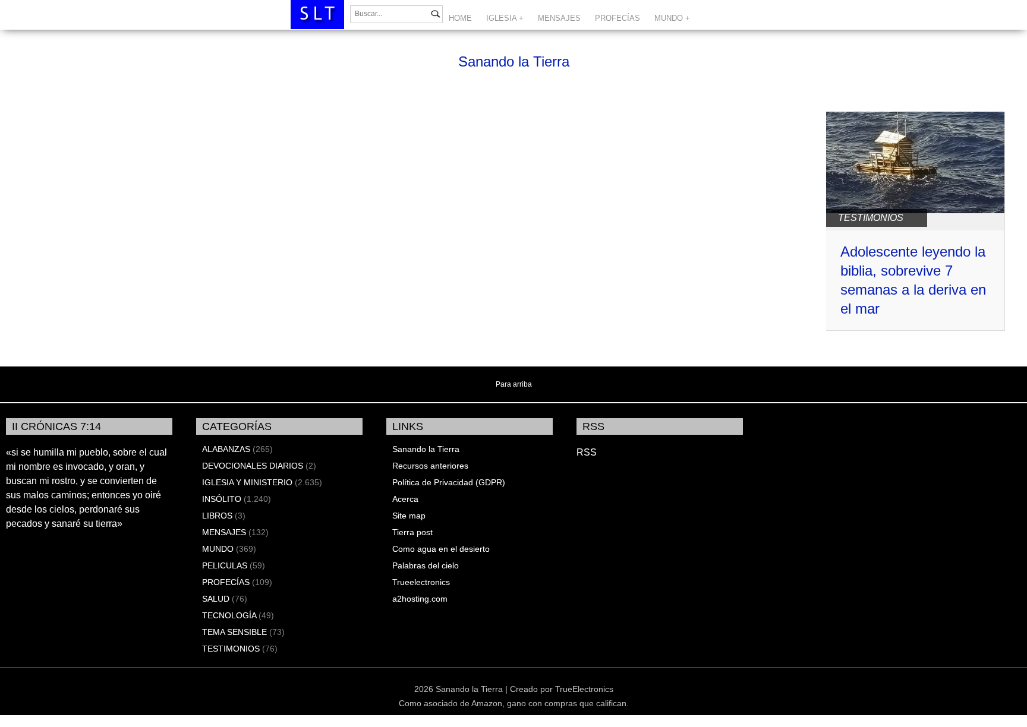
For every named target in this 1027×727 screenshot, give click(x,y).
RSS (586, 452)
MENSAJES (559, 18)
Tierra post (412, 532)
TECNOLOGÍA (229, 615)
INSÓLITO (221, 499)
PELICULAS (224, 565)
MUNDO (218, 549)
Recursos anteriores (430, 465)
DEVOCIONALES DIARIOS (252, 465)
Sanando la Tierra (513, 61)
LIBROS (217, 515)
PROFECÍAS (617, 18)
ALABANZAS (226, 449)
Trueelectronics (421, 582)
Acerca (405, 499)
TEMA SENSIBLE (234, 632)
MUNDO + (672, 18)
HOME (460, 18)
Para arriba (514, 384)
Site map (409, 515)
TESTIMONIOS (870, 218)
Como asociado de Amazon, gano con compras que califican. (514, 703)
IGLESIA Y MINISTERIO (247, 482)
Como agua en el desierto (441, 549)
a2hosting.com (420, 598)
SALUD (215, 598)
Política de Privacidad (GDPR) (448, 482)
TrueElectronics (584, 689)
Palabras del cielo (425, 565)
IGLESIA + (505, 18)
